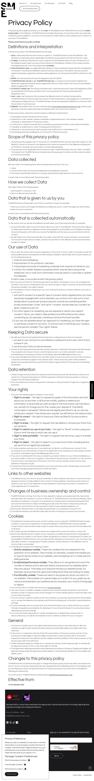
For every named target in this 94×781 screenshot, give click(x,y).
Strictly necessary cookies (15, 760)
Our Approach (35, 3)
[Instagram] (10, 723)
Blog (70, 3)
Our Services (50, 3)
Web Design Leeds (55, 775)
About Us (23, 3)
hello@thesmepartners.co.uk (60, 675)
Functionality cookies (13, 764)
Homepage (10, 732)
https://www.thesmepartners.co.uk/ (66, 106)
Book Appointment (30, 8)
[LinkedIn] (7, 723)
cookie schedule (54, 588)
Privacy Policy (77, 775)
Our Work (61, 3)
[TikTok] (14, 723)
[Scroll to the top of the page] (90, 768)
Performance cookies (13, 769)
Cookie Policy (87, 775)
